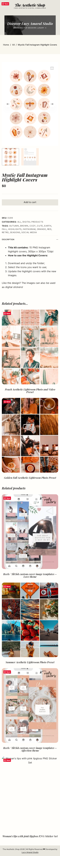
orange (41, 229)
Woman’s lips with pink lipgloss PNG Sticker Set (30, 836)
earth (47, 226)
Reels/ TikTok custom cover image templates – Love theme (30, 575)
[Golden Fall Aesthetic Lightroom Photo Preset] (30, 435)
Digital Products (32, 222)
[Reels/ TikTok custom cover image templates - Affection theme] (30, 705)
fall (4, 229)
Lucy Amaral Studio (30, 852)
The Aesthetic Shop (30, 5)
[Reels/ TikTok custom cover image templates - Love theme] (30, 531)
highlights (15, 229)
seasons (15, 232)
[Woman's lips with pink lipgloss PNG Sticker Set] (30, 793)
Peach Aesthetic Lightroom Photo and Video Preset (30, 391)
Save (6, 4)
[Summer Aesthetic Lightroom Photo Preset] (30, 620)
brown (24, 226)
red (49, 229)
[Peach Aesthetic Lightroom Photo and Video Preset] (30, 347)
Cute (40, 226)
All (19, 222)
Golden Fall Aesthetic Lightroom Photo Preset (30, 477)
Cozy (33, 226)
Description (8, 239)
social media (29, 232)
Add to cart (30, 202)
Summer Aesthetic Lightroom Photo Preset (30, 662)
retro (5, 232)
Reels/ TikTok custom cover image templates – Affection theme (30, 749)
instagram (29, 229)
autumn (14, 226)
